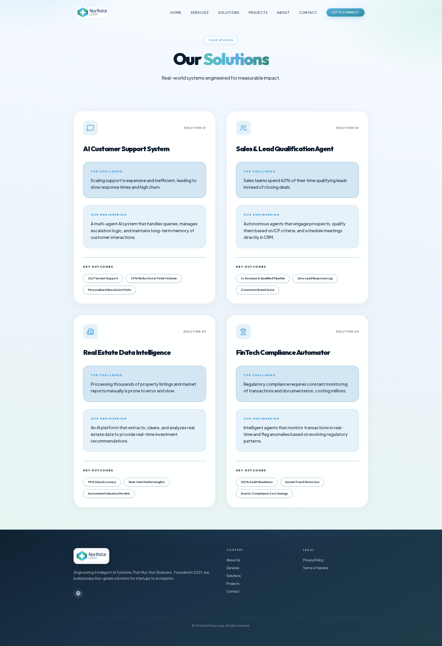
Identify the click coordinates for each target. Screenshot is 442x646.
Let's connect (345, 12)
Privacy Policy (313, 560)
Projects (258, 12)
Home (175, 12)
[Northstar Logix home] (92, 12)
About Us (233, 560)
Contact (308, 12)
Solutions (228, 12)
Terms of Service (315, 568)
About (283, 12)
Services (200, 12)
